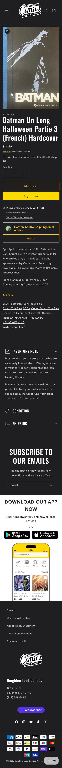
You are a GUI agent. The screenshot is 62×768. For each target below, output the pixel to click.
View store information (19, 217)
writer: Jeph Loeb (14, 327)
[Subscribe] (50, 485)
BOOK (26, 308)
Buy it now (31, 196)
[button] (7, 10)
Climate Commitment (19, 633)
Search (11, 610)
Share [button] (9, 295)
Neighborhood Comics (25, 761)
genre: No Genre (13, 313)
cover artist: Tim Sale (45, 308)
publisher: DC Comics (38, 313)
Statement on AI (16, 641)
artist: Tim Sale (12, 308)
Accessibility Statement (21, 625)
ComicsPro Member (18, 618)
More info (31, 238)
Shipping (7, 151)
